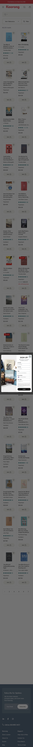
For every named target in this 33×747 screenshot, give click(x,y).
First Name (19, 362)
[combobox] (19, 377)
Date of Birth (20, 379)
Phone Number (20, 375)
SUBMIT (24, 389)
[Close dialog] (30, 356)
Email (18, 371)
